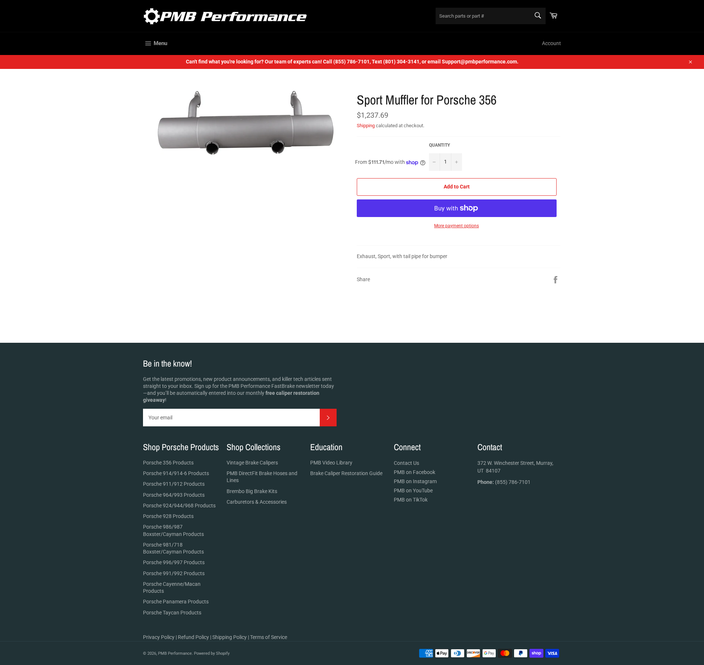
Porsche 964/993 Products (174, 495)
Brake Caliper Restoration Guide (346, 473)
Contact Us (406, 463)
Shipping (366, 125)
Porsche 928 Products (168, 516)
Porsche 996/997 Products (174, 562)
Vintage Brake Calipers (252, 463)
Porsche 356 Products (168, 463)
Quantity (439, 145)
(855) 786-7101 (504, 482)
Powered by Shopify (212, 653)
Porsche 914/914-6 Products (176, 473)
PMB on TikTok (411, 500)
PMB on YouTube (413, 490)
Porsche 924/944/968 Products (179, 505)
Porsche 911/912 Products (174, 484)
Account (551, 43)
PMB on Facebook (414, 472)
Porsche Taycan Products (172, 613)
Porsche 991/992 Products (174, 573)
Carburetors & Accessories (257, 502)
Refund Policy (193, 637)
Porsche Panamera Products (176, 602)
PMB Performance (175, 653)
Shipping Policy (229, 637)
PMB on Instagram (415, 481)
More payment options (456, 225)
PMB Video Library (331, 463)
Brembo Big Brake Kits (252, 491)
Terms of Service (268, 637)
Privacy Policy (159, 637)
